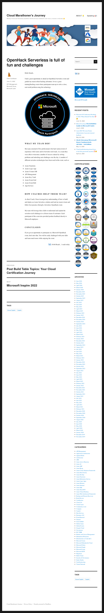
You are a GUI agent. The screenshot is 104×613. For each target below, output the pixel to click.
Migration (79, 553)
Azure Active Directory (82, 462)
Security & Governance (82, 558)
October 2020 (80, 415)
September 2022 (80, 368)
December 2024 (80, 317)
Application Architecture (83, 453)
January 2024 (80, 339)
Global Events (80, 526)
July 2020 (79, 422)
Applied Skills (80, 455)
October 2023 (80, 343)
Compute (78, 509)
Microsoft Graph (80, 547)
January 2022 (80, 385)
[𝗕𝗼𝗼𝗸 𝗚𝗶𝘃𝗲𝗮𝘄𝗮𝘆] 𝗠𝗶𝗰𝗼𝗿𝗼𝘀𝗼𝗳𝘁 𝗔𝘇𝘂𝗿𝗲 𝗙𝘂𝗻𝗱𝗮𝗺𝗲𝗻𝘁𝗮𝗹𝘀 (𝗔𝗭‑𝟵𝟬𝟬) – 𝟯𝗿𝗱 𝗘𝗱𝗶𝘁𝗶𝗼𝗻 (86, 142)
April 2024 (79, 332)
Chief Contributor (12, 78)
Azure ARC (79, 466)
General (78, 519)
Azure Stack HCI (80, 490)
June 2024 (79, 328)
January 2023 (80, 360)
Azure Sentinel (80, 485)
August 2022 (79, 370)
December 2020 (80, 411)
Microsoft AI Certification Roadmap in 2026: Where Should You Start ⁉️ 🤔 (86, 117)
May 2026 (79, 283)
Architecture (79, 458)
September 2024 (80, 324)
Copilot (19, 310)
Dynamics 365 (80, 515)
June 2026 (79, 281)
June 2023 (79, 351)
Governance (79, 530)
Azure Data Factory (81, 472)
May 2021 (79, 402)
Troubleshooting (80, 562)
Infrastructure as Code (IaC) (83, 539)
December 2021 (80, 388)
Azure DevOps (80, 475)
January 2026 (80, 290)
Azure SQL (79, 487)
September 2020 (80, 417)
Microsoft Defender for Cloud (84, 543)
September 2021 (80, 394)
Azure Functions (80, 477)
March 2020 (79, 430)
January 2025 (80, 315)
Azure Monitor (80, 483)
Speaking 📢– (92, 16)
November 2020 (80, 413)
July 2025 (79, 302)
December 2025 (80, 292)
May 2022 (79, 377)
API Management (12, 84)
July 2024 (79, 326)
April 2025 (79, 309)
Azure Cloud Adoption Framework (85, 470)
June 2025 (79, 304)
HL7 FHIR (79, 532)
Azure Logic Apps (81, 481)
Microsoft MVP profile (81, 100)
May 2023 (79, 353)
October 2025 (80, 296)
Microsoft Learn (11, 88)
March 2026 (79, 287)
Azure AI (78, 464)
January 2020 (80, 432)
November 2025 (80, 294)
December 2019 (80, 434)
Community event (81, 507)
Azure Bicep (79, 468)
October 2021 (80, 392)
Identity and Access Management (85, 534)
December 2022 (80, 362)
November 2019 (80, 437)
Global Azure (80, 524)
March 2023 (79, 356)
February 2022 (80, 383)
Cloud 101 (79, 502)
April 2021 (79, 405)
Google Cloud (80, 528)
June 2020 (79, 424)
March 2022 (79, 381)
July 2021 (79, 398)
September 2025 (80, 298)
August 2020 (79, 420)
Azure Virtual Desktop (82, 492)
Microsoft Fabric (80, 545)
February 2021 (80, 409)
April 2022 (79, 379)
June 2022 (79, 375)
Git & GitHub (80, 521)
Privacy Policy (28, 604)
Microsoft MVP (80, 551)
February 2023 (80, 358)
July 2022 (79, 373)
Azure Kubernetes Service (83, 479)
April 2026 (79, 285)
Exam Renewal (80, 517)
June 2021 (79, 400)
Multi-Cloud (79, 556)
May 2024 (79, 330)
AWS (77, 460)
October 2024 (80, 321)
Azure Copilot (11, 310)
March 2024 (79, 334)
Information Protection (82, 536)
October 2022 (80, 366)
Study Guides (80, 560)
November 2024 (80, 319)
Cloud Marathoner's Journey (26, 15)
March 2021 (79, 407)
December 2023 (80, 341)
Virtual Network (80, 564)
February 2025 (80, 313)
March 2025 (79, 311)
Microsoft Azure (11, 86)
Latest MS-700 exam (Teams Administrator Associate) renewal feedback (85, 133)
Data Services (80, 513)
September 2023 (80, 345)
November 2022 (80, 364)
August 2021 (79, 396)
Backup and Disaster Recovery (84, 496)
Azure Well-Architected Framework (86, 494)
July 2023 (79, 349)
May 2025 (79, 307)
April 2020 (79, 428)
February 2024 (80, 336)
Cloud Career (80, 504)
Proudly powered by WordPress (42, 604)
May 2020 (79, 426)
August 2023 (79, 347)
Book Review (80, 498)
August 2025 (79, 300)
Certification (79, 500)
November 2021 (80, 390)
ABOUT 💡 (80, 16)
